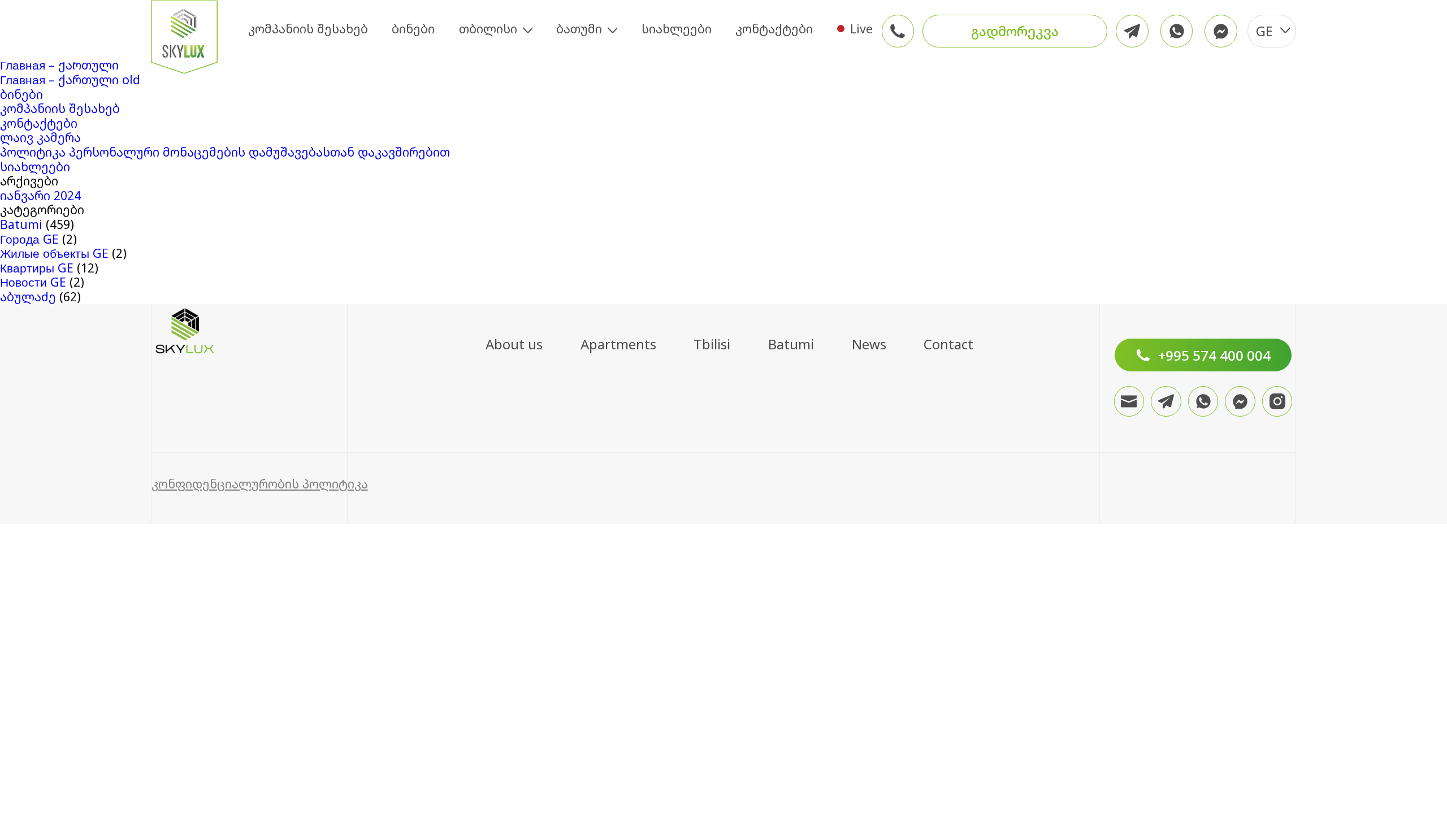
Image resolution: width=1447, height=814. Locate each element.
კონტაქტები (774, 28)
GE (1264, 30)
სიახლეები (677, 28)
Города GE (29, 239)
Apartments (618, 344)
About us (514, 344)
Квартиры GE (36, 267)
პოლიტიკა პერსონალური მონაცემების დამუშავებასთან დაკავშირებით (225, 152)
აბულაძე (28, 296)
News (869, 344)
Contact (948, 344)
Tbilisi (712, 344)
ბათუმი (579, 28)
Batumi (21, 224)
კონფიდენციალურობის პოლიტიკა (259, 483)
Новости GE (33, 282)
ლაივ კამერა (40, 137)
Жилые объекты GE (54, 253)
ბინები (413, 28)
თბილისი (488, 28)
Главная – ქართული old (70, 79)
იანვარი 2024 (40, 195)
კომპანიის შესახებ (308, 28)
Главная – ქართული (59, 65)
